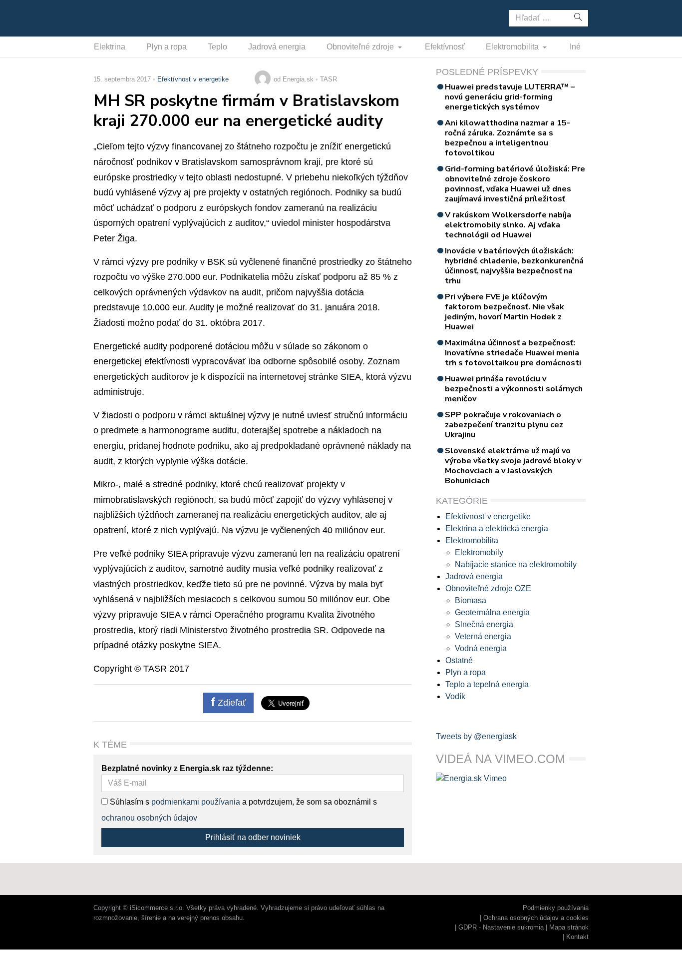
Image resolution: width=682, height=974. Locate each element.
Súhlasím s (128, 802)
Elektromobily (479, 552)
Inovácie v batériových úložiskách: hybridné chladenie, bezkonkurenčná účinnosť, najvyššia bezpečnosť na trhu (514, 266)
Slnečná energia (484, 624)
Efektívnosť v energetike (193, 79)
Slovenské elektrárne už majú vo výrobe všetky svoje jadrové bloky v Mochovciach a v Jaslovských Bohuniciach (513, 466)
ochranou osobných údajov (149, 818)
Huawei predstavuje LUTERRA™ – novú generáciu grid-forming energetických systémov (510, 97)
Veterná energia (483, 636)
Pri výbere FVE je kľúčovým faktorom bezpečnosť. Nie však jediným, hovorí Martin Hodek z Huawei (504, 312)
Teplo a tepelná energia (487, 684)
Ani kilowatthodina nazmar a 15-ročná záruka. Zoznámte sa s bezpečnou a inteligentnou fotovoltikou (507, 138)
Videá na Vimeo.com (500, 759)
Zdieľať (230, 703)
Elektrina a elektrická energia (496, 528)
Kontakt (577, 937)
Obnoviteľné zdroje (361, 46)
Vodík (455, 696)
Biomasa (470, 600)
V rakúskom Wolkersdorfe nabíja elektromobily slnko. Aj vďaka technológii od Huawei (508, 225)
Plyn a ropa (166, 46)
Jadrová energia (277, 46)
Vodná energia (481, 648)
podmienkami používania (195, 802)
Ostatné (459, 660)
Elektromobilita (513, 46)
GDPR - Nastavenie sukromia (501, 927)
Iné (575, 46)
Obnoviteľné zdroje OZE (488, 588)
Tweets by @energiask (476, 736)
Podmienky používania (556, 908)
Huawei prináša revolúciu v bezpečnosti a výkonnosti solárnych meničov (514, 389)
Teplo (217, 46)
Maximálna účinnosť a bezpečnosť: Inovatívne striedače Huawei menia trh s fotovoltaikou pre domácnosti (513, 353)
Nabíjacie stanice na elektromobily (516, 564)
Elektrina (109, 46)
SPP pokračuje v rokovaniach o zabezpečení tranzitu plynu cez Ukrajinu (504, 425)
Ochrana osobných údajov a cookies (536, 918)
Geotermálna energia (492, 612)
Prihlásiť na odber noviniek (253, 837)
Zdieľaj (124, 17)
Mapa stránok (569, 927)
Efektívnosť (445, 46)
